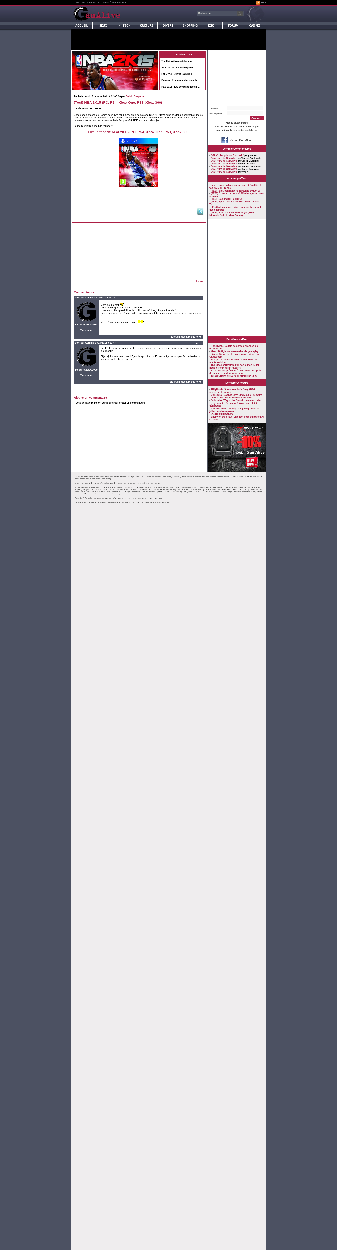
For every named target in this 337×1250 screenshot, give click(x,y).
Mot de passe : (216, 113)
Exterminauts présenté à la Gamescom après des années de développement (235, 372)
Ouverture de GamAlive (224, 158)
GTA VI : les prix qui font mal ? (227, 155)
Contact (91, 2)
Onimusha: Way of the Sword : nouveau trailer (236, 400)
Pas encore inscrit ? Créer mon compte (237, 126)
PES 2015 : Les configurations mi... (180, 87)
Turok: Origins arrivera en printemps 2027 (234, 376)
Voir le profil (86, 330)
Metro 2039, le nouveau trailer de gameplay (235, 351)
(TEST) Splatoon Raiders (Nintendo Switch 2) (235, 190)
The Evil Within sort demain (176, 61)
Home (199, 281)
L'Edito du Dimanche (222, 414)
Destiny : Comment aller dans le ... (180, 80)
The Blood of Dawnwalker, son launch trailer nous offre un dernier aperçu (234, 366)
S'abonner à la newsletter (112, 2)
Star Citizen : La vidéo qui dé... (178, 67)
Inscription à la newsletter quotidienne (237, 130)
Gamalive (80, 2)
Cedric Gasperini (135, 96)
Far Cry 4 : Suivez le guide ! (176, 74)
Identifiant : (214, 108)
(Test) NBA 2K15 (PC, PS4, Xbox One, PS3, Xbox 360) (118, 102)
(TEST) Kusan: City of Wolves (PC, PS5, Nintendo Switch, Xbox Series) (231, 214)
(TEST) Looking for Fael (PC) (226, 199)
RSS (263, 2)
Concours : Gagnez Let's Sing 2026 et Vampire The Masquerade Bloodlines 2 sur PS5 (235, 396)
